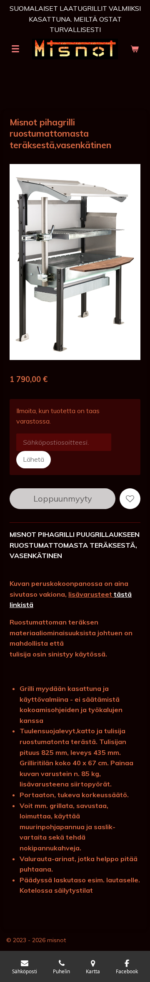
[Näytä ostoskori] (134, 49)
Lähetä (33, 459)
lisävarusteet (91, 594)
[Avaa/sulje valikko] (15, 49)
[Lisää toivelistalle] (130, 498)
